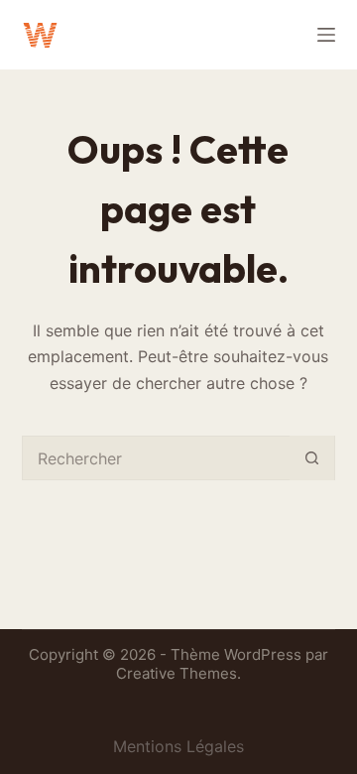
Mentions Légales (178, 746)
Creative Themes (176, 673)
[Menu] (326, 35)
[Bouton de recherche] (312, 458)
